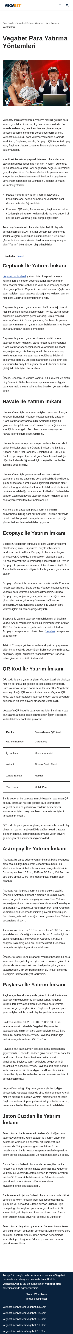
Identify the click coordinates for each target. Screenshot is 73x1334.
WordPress (40, 1294)
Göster (19, 256)
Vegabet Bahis (24, 23)
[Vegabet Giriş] (13, 5)
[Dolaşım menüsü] (60, 5)
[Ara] (67, 5)
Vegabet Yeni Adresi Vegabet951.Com (24, 1306)
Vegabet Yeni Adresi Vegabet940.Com (24, 1318)
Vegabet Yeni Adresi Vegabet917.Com (24, 1325)
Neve (29, 1294)
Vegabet (50, 631)
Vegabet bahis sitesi (14, 276)
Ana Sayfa (8, 23)
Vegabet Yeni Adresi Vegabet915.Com (24, 1331)
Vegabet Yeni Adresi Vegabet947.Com (24, 1312)
